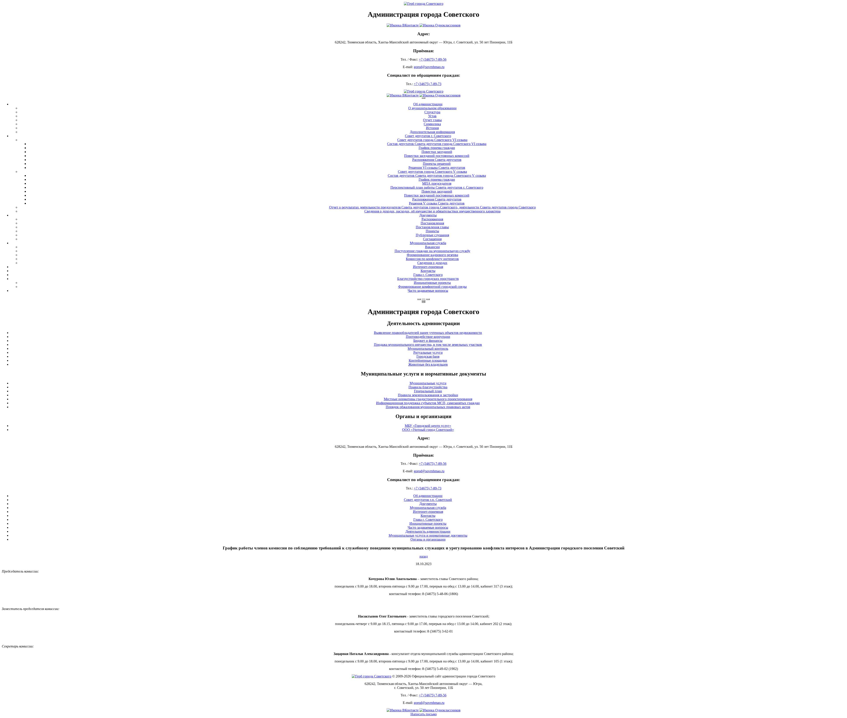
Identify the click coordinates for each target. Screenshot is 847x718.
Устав (432, 116)
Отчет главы (432, 120)
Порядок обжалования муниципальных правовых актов (428, 407)
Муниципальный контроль (428, 348)
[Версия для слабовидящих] (423, 299)
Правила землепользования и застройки (428, 395)
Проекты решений (437, 164)
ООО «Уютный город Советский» (428, 430)
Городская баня (427, 356)
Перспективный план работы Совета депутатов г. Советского (436, 187)
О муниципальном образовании (432, 108)
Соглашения (432, 239)
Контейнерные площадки (428, 360)
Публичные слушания (432, 235)
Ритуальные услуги (428, 352)
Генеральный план (428, 391)
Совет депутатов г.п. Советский (428, 500)
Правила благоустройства (428, 387)
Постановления (432, 223)
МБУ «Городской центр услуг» (428, 426)
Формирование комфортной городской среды (432, 286)
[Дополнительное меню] (423, 98)
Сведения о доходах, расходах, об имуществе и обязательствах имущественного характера (432, 211)
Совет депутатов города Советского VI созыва (432, 140)
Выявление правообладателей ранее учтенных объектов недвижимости (428, 333)
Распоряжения (432, 219)
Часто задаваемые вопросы (428, 290)
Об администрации (427, 104)
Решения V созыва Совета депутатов (437, 203)
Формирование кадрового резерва (432, 255)
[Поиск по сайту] (419, 299)
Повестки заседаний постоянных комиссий (436, 156)
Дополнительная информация (432, 132)
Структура (432, 112)
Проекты (432, 231)
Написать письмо (423, 714)
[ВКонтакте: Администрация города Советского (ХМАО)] (423, 25)
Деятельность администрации (427, 531)
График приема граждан (437, 148)
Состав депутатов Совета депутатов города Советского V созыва (437, 175)
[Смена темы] (428, 299)
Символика (432, 124)
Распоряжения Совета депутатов (436, 160)
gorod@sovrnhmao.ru (429, 67)
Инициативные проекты (432, 283)
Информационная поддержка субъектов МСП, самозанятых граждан (428, 403)
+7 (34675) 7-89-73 (427, 84)
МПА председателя (436, 183)
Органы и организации (428, 539)
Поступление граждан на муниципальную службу (432, 251)
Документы (428, 215)
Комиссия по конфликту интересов (432, 259)
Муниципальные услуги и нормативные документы (428, 535)
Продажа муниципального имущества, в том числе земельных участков (428, 344)
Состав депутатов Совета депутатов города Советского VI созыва (436, 144)
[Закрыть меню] (423, 300)
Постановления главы (432, 227)
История (432, 128)
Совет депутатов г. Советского (428, 136)
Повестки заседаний (437, 152)
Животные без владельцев (428, 364)
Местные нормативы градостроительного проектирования (428, 399)
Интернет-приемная (428, 267)
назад (424, 556)
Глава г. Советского (428, 275)
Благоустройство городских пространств (428, 279)
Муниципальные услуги (428, 383)
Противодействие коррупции (428, 337)
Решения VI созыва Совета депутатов (437, 167)
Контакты (428, 271)
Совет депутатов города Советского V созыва (432, 171)
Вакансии (432, 247)
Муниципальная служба (428, 243)
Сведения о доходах (432, 263)
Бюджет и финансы (427, 340)
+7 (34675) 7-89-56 (432, 59)
